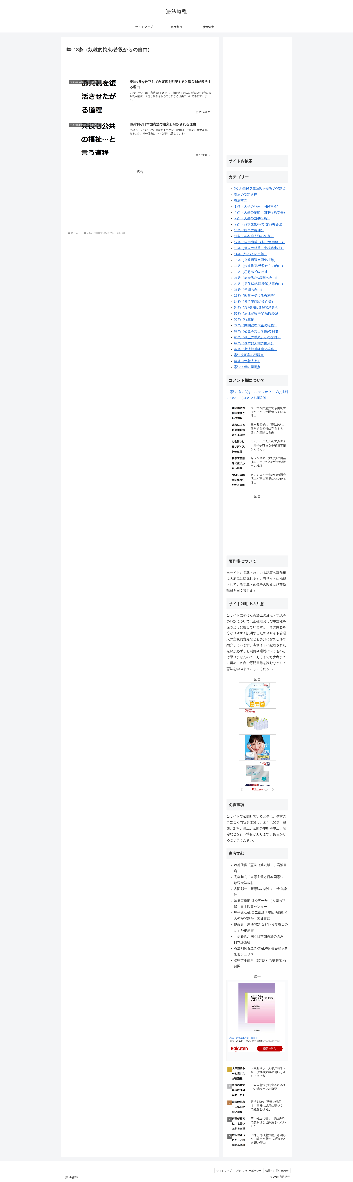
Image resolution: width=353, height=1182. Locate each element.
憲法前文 (240, 200)
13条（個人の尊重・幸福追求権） (259, 248)
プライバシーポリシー (248, 1170)
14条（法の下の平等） (250, 254)
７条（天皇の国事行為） (252, 218)
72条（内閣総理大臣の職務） (255, 325)
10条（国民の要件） (249, 230)
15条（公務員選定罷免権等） (255, 260)
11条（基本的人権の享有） (254, 236)
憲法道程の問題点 (247, 367)
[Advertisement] (140, 64)
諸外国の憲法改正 (247, 361)
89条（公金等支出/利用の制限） (257, 331)
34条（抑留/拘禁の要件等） (254, 301)
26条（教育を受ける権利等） (255, 295)
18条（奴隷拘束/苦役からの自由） (259, 266)
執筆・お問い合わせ (276, 1170)
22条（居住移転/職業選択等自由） (259, 284)
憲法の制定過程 (245, 194)
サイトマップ (224, 1170)
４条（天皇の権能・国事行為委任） (260, 212)
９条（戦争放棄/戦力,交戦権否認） (259, 224)
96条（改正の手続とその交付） (257, 337)
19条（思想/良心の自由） (253, 272)
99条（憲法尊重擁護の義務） (255, 349)
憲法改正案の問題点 (249, 355)
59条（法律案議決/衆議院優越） (257, 313)
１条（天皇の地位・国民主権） (257, 206)
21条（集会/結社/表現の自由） (256, 278)
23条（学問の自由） (249, 290)
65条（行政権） (245, 319)
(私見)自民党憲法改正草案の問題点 (260, 188)
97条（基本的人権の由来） (254, 343)
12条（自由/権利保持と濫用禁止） (259, 242)
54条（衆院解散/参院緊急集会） (257, 307)
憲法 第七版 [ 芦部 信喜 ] (242, 1037)
